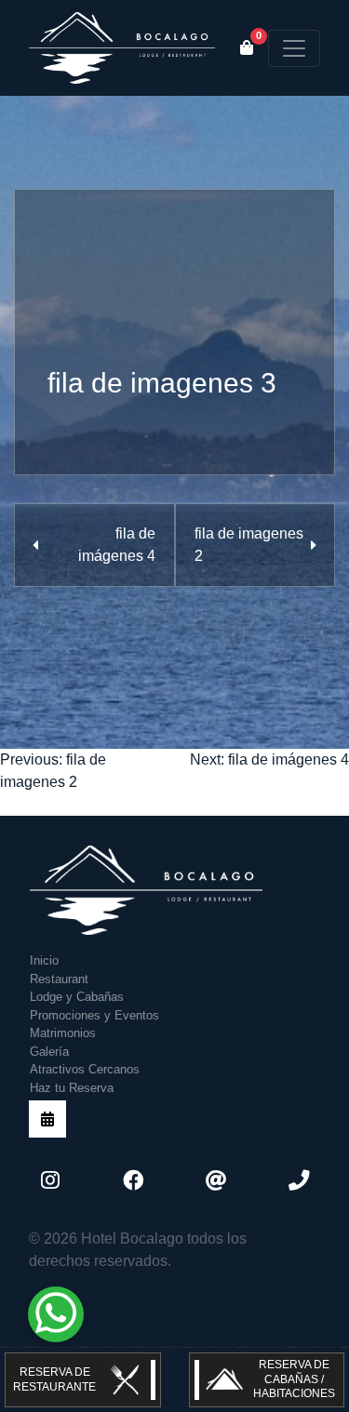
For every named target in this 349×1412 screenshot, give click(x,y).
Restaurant (59, 979)
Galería (49, 1052)
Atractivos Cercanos (85, 1069)
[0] (246, 48)
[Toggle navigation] (294, 48)
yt (298, 1180)
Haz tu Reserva (72, 1088)
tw (216, 1180)
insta (50, 1180)
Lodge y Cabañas (77, 997)
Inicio (44, 960)
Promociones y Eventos (94, 1015)
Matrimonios (63, 1033)
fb (133, 1180)
